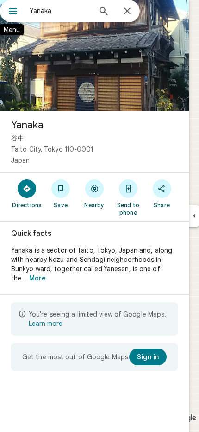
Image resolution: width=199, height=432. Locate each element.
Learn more (45, 323)
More (37, 278)
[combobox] (60, 10)
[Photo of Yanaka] (94, 55)
